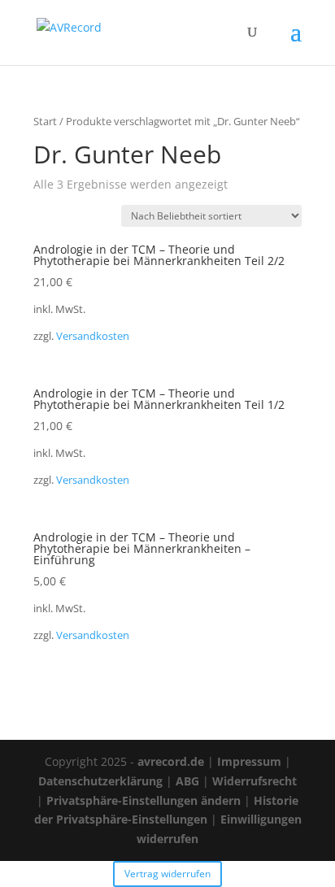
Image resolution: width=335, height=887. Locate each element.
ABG (187, 781)
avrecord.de (170, 761)
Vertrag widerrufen (167, 873)
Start (45, 121)
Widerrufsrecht (254, 781)
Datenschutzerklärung (100, 781)
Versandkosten (92, 336)
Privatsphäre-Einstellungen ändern (143, 800)
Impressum (249, 761)
